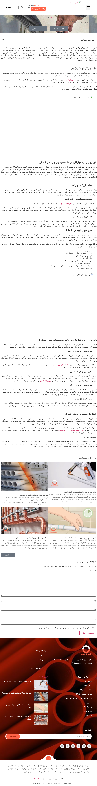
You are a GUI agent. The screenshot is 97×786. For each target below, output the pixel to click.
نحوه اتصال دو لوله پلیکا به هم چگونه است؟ (80, 538)
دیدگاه (93, 570)
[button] (22, 7)
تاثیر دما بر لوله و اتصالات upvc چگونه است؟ (80, 492)
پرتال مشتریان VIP (38, 9)
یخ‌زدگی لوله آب (69, 80)
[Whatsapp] (78, 746)
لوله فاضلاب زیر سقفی (61, 365)
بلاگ (50, 17)
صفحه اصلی (58, 17)
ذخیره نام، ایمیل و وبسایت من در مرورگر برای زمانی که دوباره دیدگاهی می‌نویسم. (65, 628)
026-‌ (36, 6)
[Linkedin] (68, 746)
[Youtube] (62, 746)
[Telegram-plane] (84, 746)
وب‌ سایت (92, 618)
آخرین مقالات (43, 677)
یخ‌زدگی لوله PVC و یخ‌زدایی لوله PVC (71, 430)
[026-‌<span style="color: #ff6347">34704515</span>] (28, 6)
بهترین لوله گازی (46, 381)
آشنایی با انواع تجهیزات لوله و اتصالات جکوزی (32, 538)
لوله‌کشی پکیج (66, 203)
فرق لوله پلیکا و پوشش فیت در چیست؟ (33, 495)
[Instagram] (73, 746)
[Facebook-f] (89, 746)
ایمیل (93, 609)
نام (94, 600)
